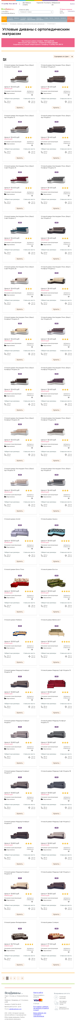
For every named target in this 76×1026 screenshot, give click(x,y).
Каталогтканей (4, 18)
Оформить (71, 11)
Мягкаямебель (10, 18)
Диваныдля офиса (40, 18)
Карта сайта (38, 992)
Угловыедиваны (23, 18)
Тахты (51, 18)
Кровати (63, 18)
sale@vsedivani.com (15, 1009)
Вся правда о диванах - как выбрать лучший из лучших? (41, 1008)
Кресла (56, 18)
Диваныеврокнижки (31, 18)
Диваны (16, 18)
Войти (72, 4)
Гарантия (40, 3)
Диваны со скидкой (70, 18)
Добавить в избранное (30, 91)
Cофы (46, 18)
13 (22, 978)
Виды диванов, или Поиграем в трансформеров (39, 1014)
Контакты (47, 3)
